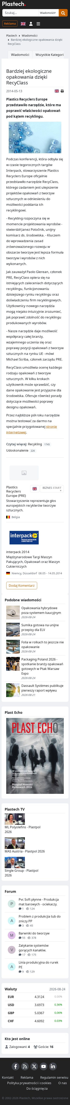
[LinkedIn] (53, 1066)
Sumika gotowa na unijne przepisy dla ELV (40, 627)
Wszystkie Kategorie (50, 55)
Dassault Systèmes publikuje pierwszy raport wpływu (42, 688)
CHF (11, 1021)
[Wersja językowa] (23, 23)
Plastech (11, 35)
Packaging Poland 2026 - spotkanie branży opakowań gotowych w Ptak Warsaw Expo (42, 666)
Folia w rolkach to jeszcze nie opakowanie (42, 644)
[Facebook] (15, 1066)
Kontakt (8, 1077)
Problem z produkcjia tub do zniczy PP (40, 918)
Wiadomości (30, 35)
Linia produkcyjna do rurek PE (38, 964)
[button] (31, 23)
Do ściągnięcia (37, 1088)
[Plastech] (14, 4)
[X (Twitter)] (34, 1066)
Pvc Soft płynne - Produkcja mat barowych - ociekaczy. (39, 901)
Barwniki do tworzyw (34, 933)
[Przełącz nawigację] (38, 23)
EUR (11, 997)
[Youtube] (43, 1066)
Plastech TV (15, 809)
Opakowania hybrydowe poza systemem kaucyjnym (41, 610)
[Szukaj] (63, 13)
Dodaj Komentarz (22, 585)
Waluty (11, 989)
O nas (62, 1083)
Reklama (10, 23)
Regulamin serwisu (54, 1077)
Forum (10, 891)
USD (11, 1005)
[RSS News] (25, 1066)
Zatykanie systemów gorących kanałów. (34, 947)
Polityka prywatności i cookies (29, 1083)
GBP (11, 1013)
